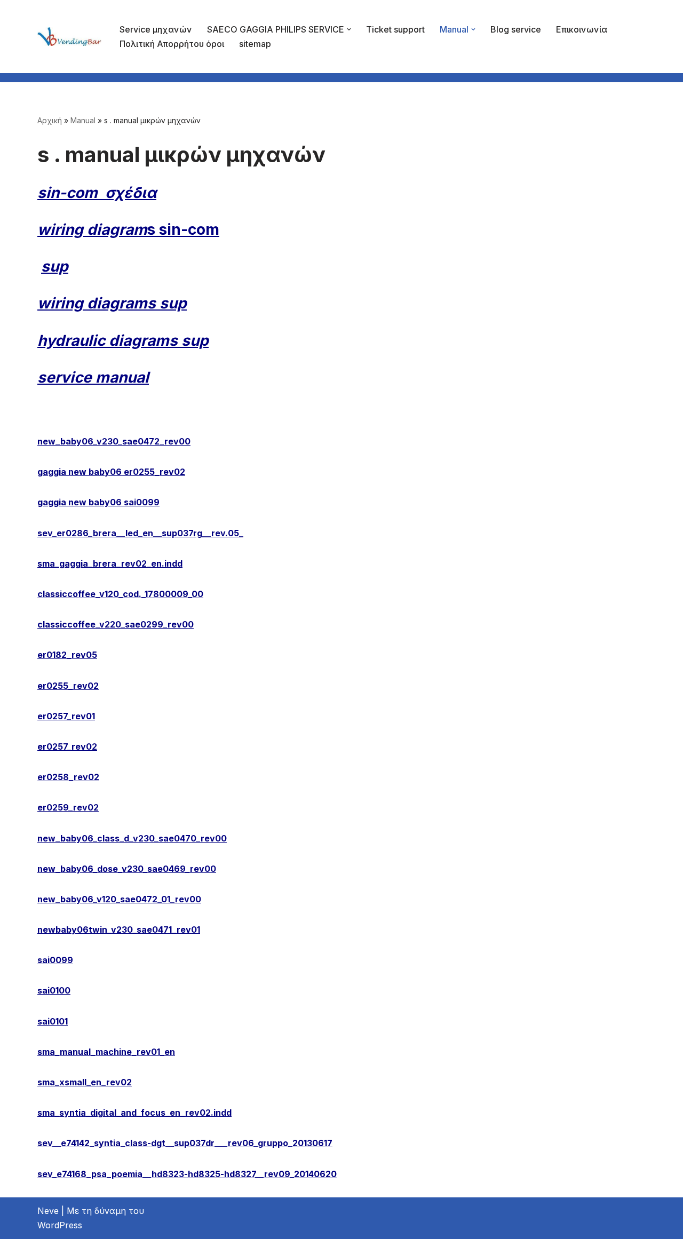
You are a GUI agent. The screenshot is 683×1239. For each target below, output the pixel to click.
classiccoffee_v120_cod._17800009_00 (120, 594)
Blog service (515, 29)
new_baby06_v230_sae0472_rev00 (113, 441)
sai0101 (52, 1021)
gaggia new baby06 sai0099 (98, 502)
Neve (48, 1210)
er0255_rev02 (68, 685)
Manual (83, 120)
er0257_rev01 (66, 716)
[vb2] (69, 36)
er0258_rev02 (68, 777)
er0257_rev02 (67, 746)
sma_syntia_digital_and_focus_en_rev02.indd (134, 1112)
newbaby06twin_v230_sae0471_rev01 (118, 929)
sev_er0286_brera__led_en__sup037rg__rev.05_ (140, 533)
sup (54, 266)
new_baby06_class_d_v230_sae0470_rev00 (132, 838)
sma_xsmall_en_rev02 (84, 1082)
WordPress (59, 1225)
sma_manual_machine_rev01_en (106, 1051)
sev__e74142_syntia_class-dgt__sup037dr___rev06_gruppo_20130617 (184, 1143)
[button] (349, 29)
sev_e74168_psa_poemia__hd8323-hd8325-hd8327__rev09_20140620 (187, 1174)
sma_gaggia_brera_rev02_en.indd (109, 563)
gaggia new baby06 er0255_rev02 (111, 471)
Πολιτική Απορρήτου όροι (172, 43)
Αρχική (49, 120)
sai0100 (53, 990)
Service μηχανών (156, 29)
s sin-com (128, 229)
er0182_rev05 (67, 654)
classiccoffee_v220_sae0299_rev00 (115, 624)
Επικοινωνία (581, 29)
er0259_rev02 (68, 807)
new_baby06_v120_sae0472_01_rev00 (119, 899)
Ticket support (395, 29)
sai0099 (55, 960)
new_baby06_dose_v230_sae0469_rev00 (126, 868)
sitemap (255, 43)
